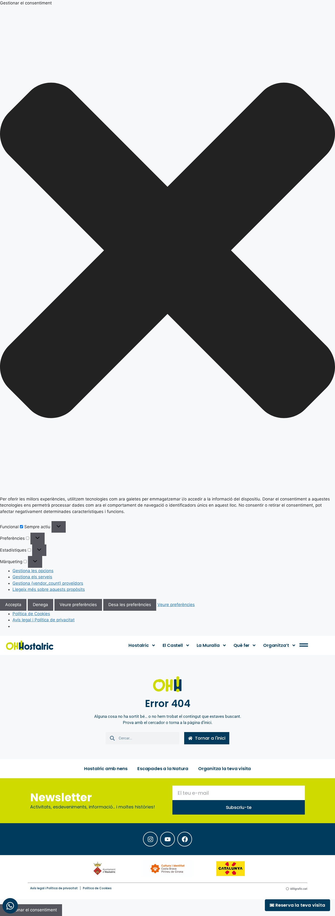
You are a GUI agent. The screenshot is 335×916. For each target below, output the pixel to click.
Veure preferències (78, 604)
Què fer (241, 645)
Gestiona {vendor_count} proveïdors (48, 583)
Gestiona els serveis (32, 576)
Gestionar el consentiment (31, 909)
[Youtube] (167, 839)
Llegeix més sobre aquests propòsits (49, 589)
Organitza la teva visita (224, 768)
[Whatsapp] (10, 906)
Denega (40, 604)
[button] (167, 251)
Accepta (13, 604)
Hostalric (139, 645)
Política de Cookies (31, 613)
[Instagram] (150, 839)
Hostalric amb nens (106, 768)
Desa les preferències (129, 604)
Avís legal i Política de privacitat (44, 619)
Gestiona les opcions (33, 570)
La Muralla (208, 645)
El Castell (173, 645)
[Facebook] (184, 839)
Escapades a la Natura (162, 768)
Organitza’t (276, 645)
